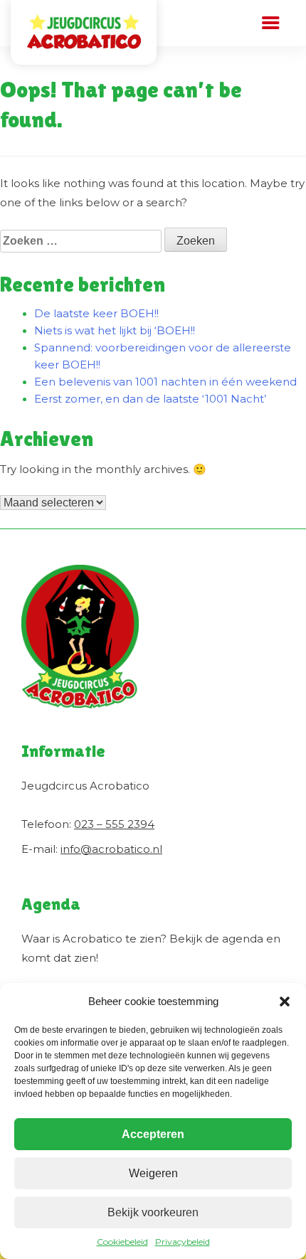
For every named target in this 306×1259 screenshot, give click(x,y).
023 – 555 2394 (114, 824)
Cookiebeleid (122, 1241)
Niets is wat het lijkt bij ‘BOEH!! (114, 330)
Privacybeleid (182, 1241)
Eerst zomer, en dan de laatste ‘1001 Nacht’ (150, 398)
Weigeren (153, 1173)
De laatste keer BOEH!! (96, 313)
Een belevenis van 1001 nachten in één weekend (165, 381)
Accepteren (153, 1134)
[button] (285, 1001)
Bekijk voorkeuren (153, 1212)
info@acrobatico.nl (111, 849)
